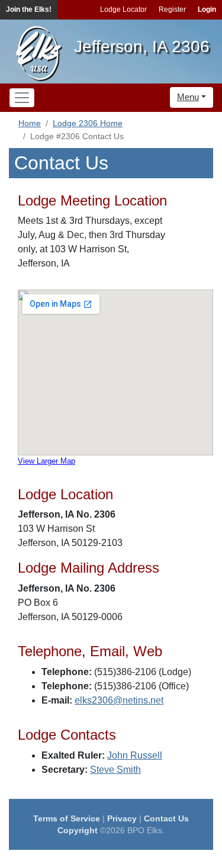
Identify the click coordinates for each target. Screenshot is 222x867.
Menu (188, 97)
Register (172, 9)
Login (207, 9)
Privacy (122, 818)
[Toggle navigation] (21, 97)
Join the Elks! (29, 9)
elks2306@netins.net (119, 700)
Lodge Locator (123, 9)
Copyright (77, 830)
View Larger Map (46, 461)
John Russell (134, 755)
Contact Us (166, 818)
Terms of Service (66, 818)
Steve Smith (115, 770)
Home (29, 123)
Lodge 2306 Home (88, 123)
